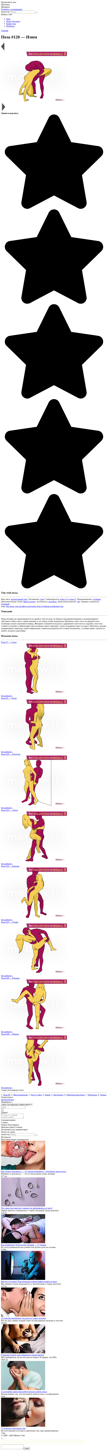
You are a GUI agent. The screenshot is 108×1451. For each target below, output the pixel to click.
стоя (42, 599)
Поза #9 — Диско (9, 698)
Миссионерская (20, 1095)
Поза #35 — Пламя (9, 922)
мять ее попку (29, 601)
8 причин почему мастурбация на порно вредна (22, 1355)
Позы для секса (13, 21)
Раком (47, 1095)
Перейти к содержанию (11, 9)
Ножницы (92, 1095)
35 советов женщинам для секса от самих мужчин (23, 1318)
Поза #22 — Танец (9, 810)
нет (78, 601)
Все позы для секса (14, 606)
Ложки (103, 1095)
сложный (5, 604)
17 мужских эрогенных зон (13, 1428)
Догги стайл (36, 1095)
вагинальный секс (19, 599)
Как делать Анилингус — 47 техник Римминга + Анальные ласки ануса (33, 1171)
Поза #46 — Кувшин (10, 978)
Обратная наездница (75, 1095)
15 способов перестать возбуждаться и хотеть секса (24, 1392)
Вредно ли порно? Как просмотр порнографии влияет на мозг (29, 1281)
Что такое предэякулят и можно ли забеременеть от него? (27, 1208)
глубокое (97, 599)
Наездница (58, 1095)
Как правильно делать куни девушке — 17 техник (23, 1245)
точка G (72, 599)
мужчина (52, 601)
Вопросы (10, 26)
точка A (63, 599)
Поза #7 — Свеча (9, 642)
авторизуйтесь (7, 1099)
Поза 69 (6, 1095)
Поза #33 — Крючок (10, 866)
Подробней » (7, 696)
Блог (8, 19)
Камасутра (11, 24)
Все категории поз (31, 606)
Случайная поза (47, 606)
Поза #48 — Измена (10, 1034)
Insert (27, 1449)
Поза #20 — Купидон (10, 754)
